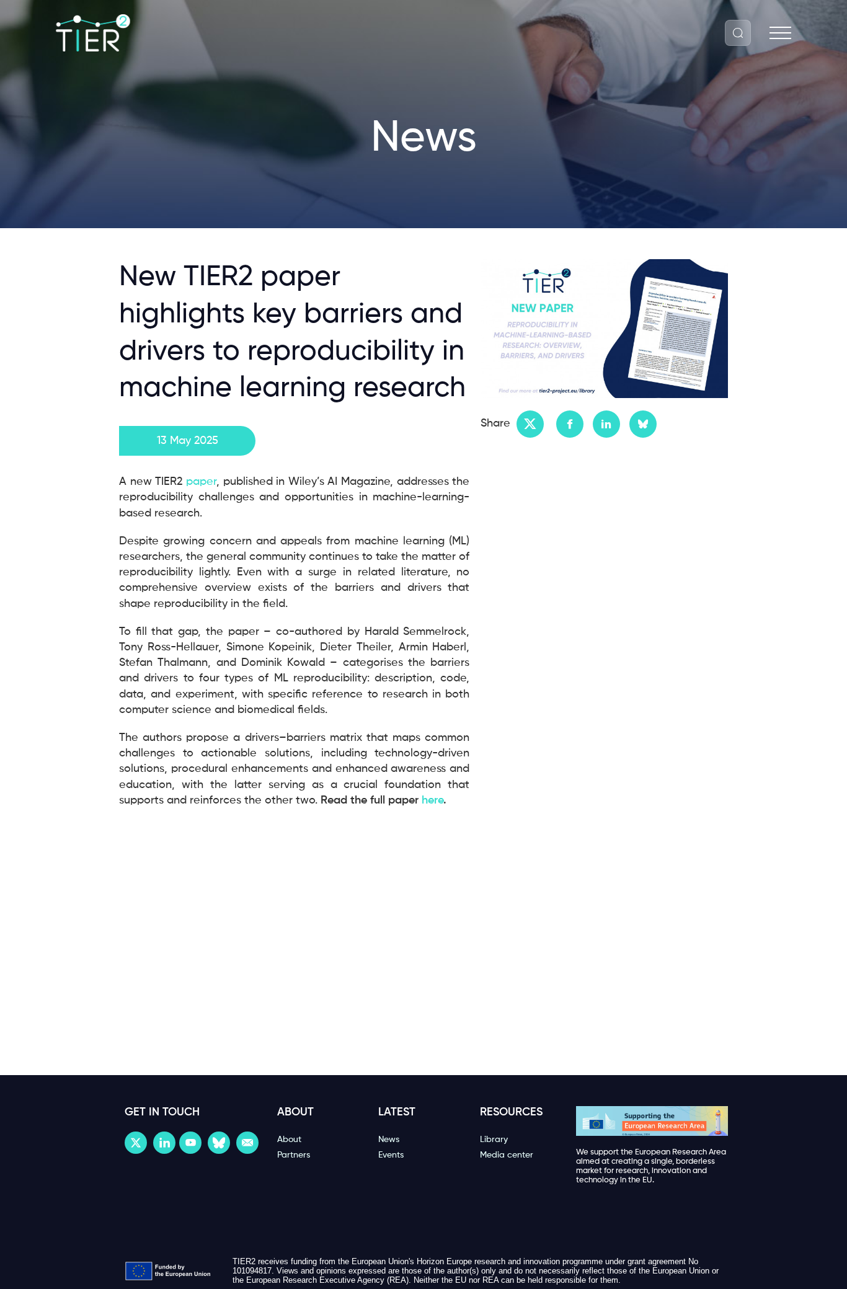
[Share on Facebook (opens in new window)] (569, 424)
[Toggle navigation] (780, 33)
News (388, 1139)
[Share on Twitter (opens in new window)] (530, 424)
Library (494, 1139)
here (432, 800)
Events (391, 1155)
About (289, 1139)
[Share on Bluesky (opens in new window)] (643, 424)
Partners (293, 1155)
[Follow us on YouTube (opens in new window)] (190, 1143)
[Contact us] (247, 1143)
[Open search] (738, 33)
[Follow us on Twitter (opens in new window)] (136, 1143)
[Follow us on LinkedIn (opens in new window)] (164, 1143)
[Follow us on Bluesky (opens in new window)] (219, 1143)
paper (199, 481)
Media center (506, 1155)
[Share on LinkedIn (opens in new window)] (606, 424)
